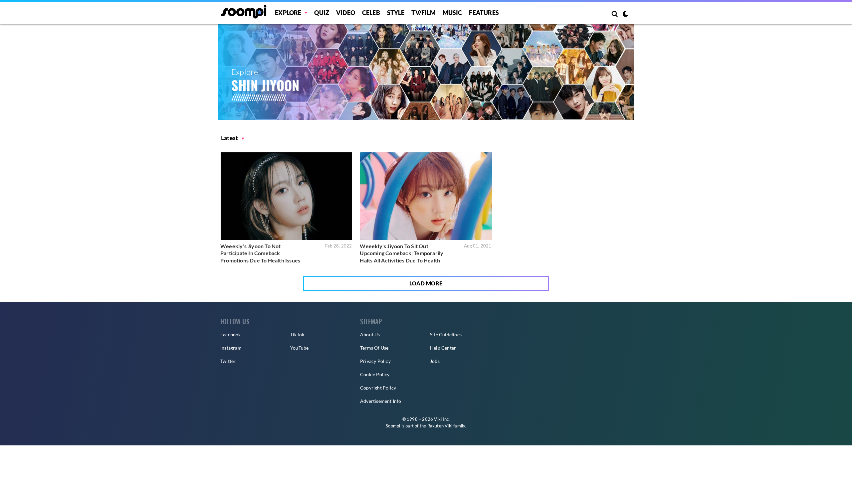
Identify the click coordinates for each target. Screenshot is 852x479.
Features (484, 12)
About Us (370, 334)
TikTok (297, 334)
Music (452, 12)
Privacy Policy (375, 361)
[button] (232, 138)
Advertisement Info (380, 401)
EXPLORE (288, 12)
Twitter (228, 361)
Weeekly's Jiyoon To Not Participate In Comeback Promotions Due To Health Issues (260, 253)
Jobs (435, 361)
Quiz (321, 12)
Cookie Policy (375, 374)
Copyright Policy (378, 388)
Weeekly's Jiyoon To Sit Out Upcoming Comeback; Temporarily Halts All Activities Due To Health (401, 253)
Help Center (443, 348)
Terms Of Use (374, 348)
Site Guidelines (446, 334)
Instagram (231, 348)
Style (396, 12)
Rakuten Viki (439, 425)
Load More (426, 283)
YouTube (299, 348)
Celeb (371, 12)
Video (345, 12)
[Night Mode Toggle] (625, 15)
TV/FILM (423, 12)
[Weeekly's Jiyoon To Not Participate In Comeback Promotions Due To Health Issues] (286, 196)
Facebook (230, 334)
